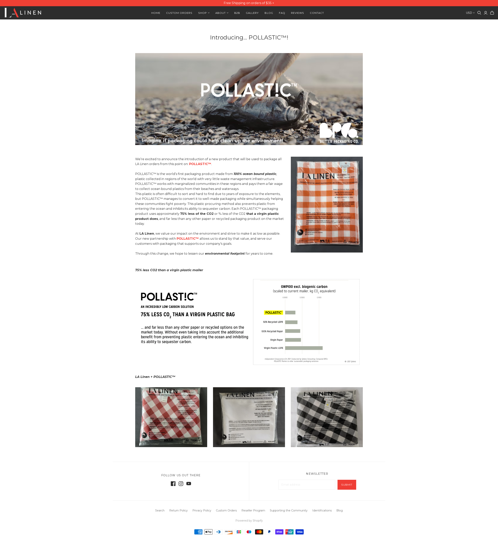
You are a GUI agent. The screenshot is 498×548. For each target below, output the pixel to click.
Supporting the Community (289, 510)
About (220, 12)
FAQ (282, 12)
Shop (202, 12)
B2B (237, 12)
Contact (317, 12)
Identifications (322, 510)
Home (155, 12)
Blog (269, 12)
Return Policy (178, 510)
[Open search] (479, 13)
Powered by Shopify (249, 520)
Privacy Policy (201, 510)
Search (160, 510)
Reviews (297, 12)
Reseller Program (253, 510)
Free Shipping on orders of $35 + (249, 3)
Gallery (252, 12)
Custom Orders (179, 12)
